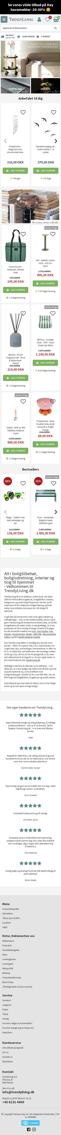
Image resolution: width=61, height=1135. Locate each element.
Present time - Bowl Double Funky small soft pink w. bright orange (45, 425)
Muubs (29, 634)
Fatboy (7, 637)
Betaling (6, 973)
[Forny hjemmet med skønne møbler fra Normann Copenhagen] (30, 58)
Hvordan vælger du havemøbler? (17, 1023)
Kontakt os (7, 1057)
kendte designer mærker (29, 637)
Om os (5, 1052)
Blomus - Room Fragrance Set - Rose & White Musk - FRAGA (15, 359)
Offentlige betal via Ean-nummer (17, 986)
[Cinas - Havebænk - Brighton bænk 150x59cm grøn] (45, 503)
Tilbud (5, 1014)
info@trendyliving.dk (18, 1092)
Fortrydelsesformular (11, 977)
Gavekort (6, 922)
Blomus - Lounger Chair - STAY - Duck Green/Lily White (45, 342)
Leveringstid (7, 963)
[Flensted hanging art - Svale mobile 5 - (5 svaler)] (45, 125)
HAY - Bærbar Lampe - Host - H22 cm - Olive (45, 263)
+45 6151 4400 (13, 1102)
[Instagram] (33, 1130)
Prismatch (7, 945)
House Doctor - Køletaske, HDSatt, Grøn (15, 269)
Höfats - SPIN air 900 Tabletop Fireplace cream (16, 430)
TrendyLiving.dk (33, 660)
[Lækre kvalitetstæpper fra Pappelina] (15, 85)
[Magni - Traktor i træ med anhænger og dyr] (15, 501)
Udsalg (5, 1018)
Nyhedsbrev (7, 913)
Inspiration (7, 1032)
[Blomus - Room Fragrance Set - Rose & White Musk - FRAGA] (16, 329)
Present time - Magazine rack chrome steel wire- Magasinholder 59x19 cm (15, 152)
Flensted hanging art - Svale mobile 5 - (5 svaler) (46, 149)
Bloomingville (49, 634)
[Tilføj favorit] (23, 113)
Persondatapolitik (10, 909)
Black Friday (7, 982)
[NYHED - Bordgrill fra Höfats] (45, 85)
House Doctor (18, 634)
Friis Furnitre (42, 631)
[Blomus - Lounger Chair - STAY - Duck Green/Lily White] (45, 321)
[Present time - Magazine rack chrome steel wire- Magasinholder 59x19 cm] (15, 125)
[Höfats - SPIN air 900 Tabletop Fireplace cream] (16, 409)
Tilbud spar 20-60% (11, 918)
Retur (4, 954)
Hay (34, 631)
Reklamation (8, 940)
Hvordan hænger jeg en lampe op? (18, 1027)
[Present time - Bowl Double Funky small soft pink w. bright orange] (45, 406)
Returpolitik (7, 968)
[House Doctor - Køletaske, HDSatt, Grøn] (16, 245)
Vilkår (4, 927)
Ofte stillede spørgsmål (12, 1047)
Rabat (5, 1009)
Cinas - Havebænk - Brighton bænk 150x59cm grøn (46, 520)
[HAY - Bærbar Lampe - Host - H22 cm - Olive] (45, 242)
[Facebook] (27, 1130)
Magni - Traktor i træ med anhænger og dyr (15, 520)
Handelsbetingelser (10, 950)
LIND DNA (37, 634)
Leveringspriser (9, 959)
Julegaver (6, 1005)
